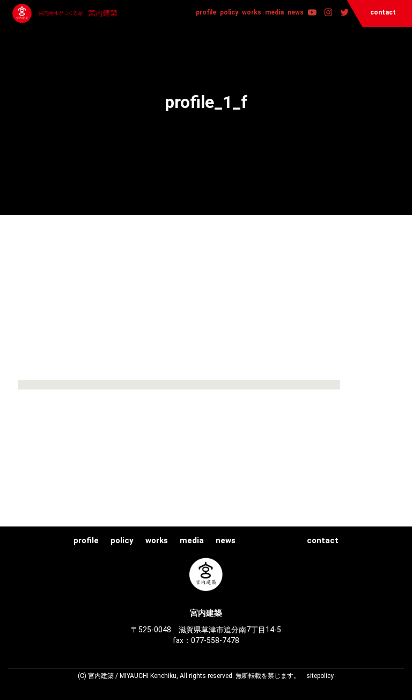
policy (229, 12)
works (251, 12)
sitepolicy (320, 676)
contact (383, 12)
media (274, 12)
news (296, 12)
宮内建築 (66, 13)
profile (206, 12)
